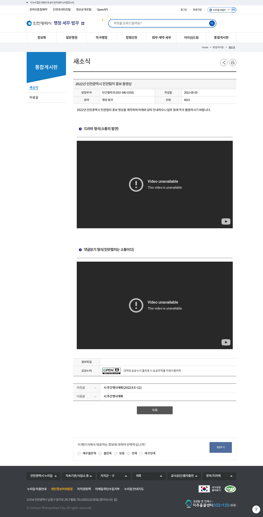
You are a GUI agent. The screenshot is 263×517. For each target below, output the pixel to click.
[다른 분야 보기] (82, 23)
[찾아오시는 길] (108, 499)
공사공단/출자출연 (182, 476)
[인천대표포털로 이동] (39, 23)
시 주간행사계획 (113, 396)
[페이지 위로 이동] (256, 510)
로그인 (184, 10)
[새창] (111, 371)
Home (205, 47)
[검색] (212, 23)
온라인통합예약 (38, 9)
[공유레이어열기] (223, 62)
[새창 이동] (209, 488)
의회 (138, 476)
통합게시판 (218, 47)
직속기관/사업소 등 (77, 476)
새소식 (231, 47)
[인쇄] (232, 62)
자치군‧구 (107, 476)
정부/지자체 (213, 476)
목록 (154, 410)
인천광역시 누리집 (41, 476)
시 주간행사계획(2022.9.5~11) (123, 388)
